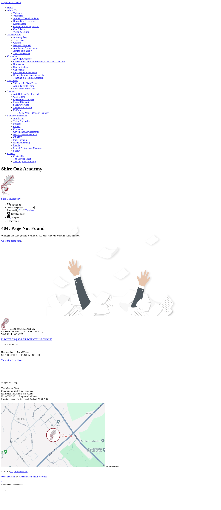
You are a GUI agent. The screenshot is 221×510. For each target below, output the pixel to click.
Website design (8, 476)
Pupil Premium (20, 140)
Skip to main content (11, 2)
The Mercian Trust (22, 159)
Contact (11, 153)
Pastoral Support (21, 102)
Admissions (18, 118)
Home (10, 7)
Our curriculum (20, 67)
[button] (8, 204)
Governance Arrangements (26, 26)
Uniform (17, 110)
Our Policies (19, 29)
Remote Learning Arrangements (28, 75)
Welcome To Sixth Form (25, 83)
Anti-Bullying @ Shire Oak (26, 94)
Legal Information (19, 471)
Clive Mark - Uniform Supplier (34, 113)
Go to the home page (11, 240)
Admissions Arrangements (25, 48)
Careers (16, 126)
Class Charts (19, 96)
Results (16, 145)
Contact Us (18, 156)
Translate (29, 210)
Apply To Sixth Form (23, 86)
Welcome (17, 13)
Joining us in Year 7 (22, 51)
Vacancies (18, 15)
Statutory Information (17, 115)
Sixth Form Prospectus (24, 88)
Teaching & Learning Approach (28, 78)
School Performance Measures (27, 148)
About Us (12, 10)
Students (11, 91)
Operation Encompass (23, 99)
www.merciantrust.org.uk (54, 378)
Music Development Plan (25, 134)
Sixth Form (12, 80)
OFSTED (18, 137)
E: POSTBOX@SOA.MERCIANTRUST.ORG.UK (26, 339)
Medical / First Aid (22, 45)
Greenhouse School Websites (33, 476)
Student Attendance (22, 107)
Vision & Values (21, 32)
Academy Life (14, 34)
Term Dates (18, 40)
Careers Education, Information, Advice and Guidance (39, 61)
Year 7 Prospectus (21, 53)
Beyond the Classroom (24, 21)
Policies (17, 123)
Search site (6, 484)
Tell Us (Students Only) (24, 161)
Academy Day (20, 37)
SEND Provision (21, 105)
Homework (18, 64)
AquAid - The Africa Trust (26, 18)
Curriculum (12, 56)
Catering (17, 42)
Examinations (19, 24)
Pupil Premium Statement (25, 72)
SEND (16, 150)
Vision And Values (22, 121)
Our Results (19, 69)
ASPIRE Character (22, 59)
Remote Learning (21, 142)
